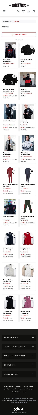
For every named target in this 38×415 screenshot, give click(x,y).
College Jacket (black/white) (7, 312)
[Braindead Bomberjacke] (10, 50)
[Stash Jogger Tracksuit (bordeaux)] (10, 175)
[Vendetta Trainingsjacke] (28, 79)
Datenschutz (22, 389)
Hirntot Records (9, 63)
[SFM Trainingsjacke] (10, 111)
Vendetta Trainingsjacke (25, 90)
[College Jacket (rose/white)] (28, 302)
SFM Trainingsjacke (9, 121)
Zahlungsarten (8, 386)
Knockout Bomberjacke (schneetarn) (7, 153)
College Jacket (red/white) (25, 248)
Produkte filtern (20, 35)
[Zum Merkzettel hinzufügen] (14, 46)
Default (25, 125)
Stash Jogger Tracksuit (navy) (27, 185)
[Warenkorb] (33, 11)
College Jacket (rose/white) (25, 312)
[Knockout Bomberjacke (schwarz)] (28, 111)
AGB (14, 389)
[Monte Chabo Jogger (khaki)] (28, 206)
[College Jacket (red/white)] (28, 238)
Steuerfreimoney (10, 125)
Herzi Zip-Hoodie (8, 216)
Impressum (31, 389)
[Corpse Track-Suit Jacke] (28, 50)
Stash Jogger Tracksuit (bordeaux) (10, 185)
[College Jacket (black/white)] (10, 302)
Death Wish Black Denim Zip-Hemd (8, 90)
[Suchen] (18, 11)
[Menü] (4, 11)
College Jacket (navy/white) (7, 248)
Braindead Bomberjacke (7, 60)
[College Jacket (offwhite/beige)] (28, 270)
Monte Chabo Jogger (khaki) (27, 217)
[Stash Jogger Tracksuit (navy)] (28, 175)
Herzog (7, 220)
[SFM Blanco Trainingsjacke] (28, 143)
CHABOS (8, 188)
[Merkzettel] (23, 11)
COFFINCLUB (27, 63)
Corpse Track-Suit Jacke (26, 60)
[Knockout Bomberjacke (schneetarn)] (10, 143)
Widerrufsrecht (28, 386)
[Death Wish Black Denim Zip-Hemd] (10, 79)
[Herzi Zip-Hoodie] (10, 206)
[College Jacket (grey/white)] (10, 270)
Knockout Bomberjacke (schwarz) (24, 121)
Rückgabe (18, 386)
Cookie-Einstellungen (19, 392)
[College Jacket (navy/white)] (10, 238)
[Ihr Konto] (28, 11)
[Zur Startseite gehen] (19, 5)
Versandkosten (7, 389)
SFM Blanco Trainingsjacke (25, 153)
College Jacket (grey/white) (7, 280)
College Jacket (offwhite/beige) (25, 280)
